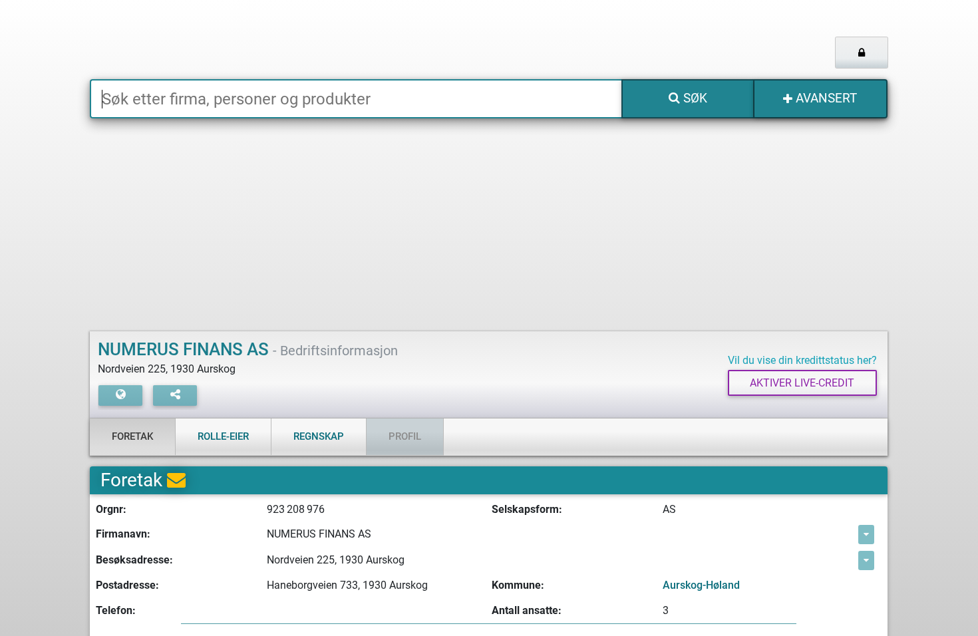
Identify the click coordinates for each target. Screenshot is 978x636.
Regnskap (318, 436)
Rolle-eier (223, 436)
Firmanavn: (123, 534)
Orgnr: (111, 509)
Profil (405, 436)
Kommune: (518, 585)
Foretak (132, 436)
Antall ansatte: (527, 610)
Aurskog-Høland (701, 585)
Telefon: (116, 610)
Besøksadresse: (134, 560)
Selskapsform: (527, 509)
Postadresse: (127, 585)
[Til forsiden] (256, 39)
